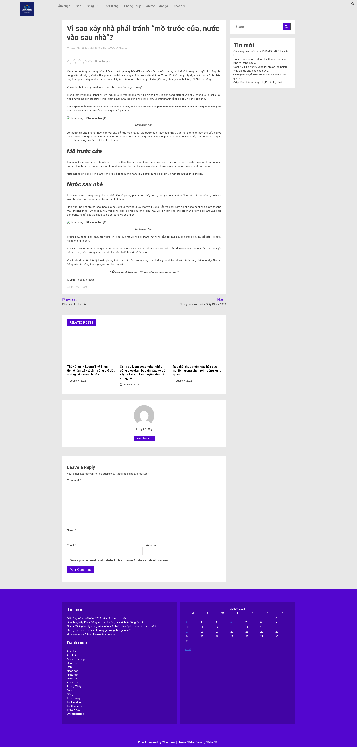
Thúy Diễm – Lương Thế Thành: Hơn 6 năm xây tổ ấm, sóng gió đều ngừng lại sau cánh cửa (91, 370)
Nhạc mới (72, 674)
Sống (90, 6)
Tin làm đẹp (74, 702)
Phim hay (72, 682)
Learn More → (144, 438)
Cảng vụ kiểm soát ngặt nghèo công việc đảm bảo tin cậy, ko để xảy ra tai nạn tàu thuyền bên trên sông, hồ (143, 372)
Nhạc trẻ (179, 6)
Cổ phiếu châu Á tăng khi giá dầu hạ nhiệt (258, 82)
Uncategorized (75, 713)
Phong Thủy (132, 6)
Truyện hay (73, 709)
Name (71, 529)
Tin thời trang (75, 705)
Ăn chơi (71, 655)
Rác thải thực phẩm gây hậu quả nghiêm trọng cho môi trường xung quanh (197, 370)
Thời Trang (111, 6)
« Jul (188, 649)
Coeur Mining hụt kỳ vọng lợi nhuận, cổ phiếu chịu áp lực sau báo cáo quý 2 (111, 626)
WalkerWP (212, 742)
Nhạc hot (72, 670)
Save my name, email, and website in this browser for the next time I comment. (119, 560)
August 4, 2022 (92, 48)
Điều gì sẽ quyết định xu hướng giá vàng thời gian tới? (99, 630)
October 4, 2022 (77, 381)
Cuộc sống (73, 662)
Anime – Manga (157, 6)
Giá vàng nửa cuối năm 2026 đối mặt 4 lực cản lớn (97, 618)
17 (187, 631)
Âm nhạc (64, 6)
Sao (78, 6)
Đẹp (69, 666)
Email (71, 545)
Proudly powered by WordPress (157, 742)
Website (151, 545)
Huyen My (75, 48)
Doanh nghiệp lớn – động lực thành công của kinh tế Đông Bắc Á (105, 622)
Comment (74, 480)
